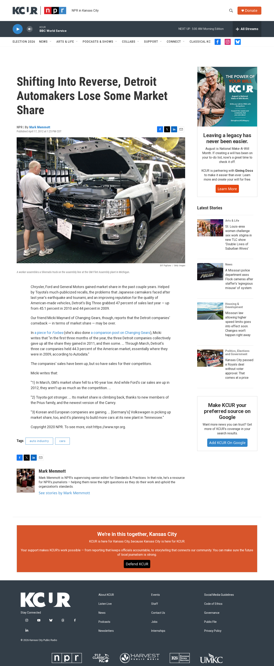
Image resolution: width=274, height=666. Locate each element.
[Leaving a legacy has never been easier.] (227, 97)
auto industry (39, 441)
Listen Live (105, 603)
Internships (158, 630)
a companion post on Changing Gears (120, 332)
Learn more (227, 188)
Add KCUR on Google (227, 442)
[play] (17, 29)
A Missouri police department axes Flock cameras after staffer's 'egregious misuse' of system (239, 279)
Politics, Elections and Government (237, 352)
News (43, 41)
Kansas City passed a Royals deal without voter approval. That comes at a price (239, 369)
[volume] (29, 29)
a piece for (49, 332)
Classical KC (200, 41)
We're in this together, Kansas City (137, 534)
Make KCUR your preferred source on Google (227, 411)
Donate (251, 10)
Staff (154, 603)
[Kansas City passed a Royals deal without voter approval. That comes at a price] (210, 358)
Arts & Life (65, 41)
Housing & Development (234, 305)
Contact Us (158, 612)
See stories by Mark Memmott (64, 492)
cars (62, 441)
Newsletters (106, 630)
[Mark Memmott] (26, 481)
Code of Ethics (213, 603)
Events (155, 594)
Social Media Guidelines (219, 594)
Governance (211, 612)
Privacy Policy (212, 630)
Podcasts (104, 621)
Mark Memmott (39, 127)
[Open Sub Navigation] (50, 41)
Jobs (154, 621)
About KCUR (106, 594)
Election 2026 (24, 41)
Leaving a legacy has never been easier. (227, 138)
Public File (210, 621)
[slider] (36, 29)
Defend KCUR (137, 564)
